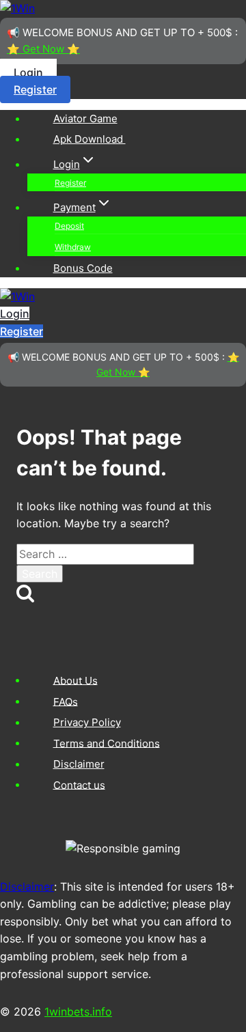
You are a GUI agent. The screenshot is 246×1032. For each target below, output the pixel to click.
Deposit (69, 226)
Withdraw (73, 247)
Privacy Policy (87, 722)
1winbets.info (78, 1011)
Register (35, 89)
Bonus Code (83, 268)
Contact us (79, 784)
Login (28, 72)
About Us (75, 679)
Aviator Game (85, 118)
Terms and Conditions (106, 742)
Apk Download (89, 139)
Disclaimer (79, 763)
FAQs (65, 701)
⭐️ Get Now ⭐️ (43, 48)
